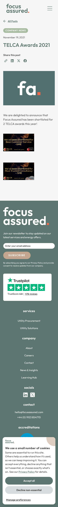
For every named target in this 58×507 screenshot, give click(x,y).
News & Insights (29, 370)
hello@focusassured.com (29, 412)
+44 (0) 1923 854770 (29, 417)
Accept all (29, 480)
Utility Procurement (29, 320)
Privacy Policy (27, 471)
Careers (29, 355)
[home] (17, 8)
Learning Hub (29, 377)
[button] (50, 8)
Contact (29, 362)
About (29, 348)
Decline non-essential (29, 490)
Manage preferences (18, 499)
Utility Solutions (29, 328)
